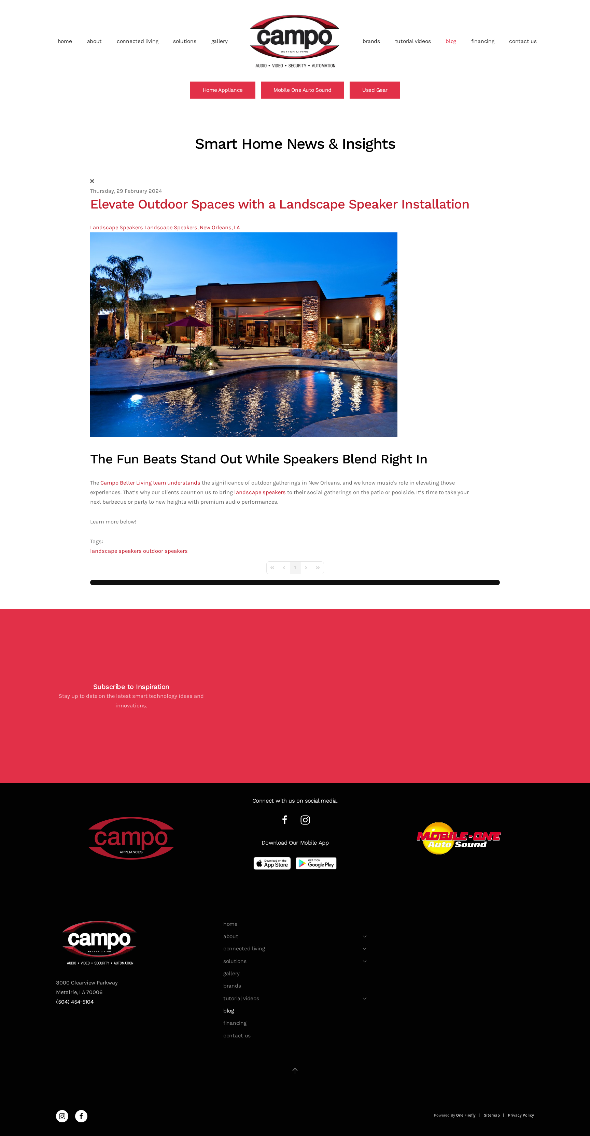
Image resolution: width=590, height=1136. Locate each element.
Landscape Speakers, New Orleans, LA (192, 227)
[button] (295, 1071)
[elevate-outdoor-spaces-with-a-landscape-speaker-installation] (243, 334)
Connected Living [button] (137, 41)
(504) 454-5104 (75, 1001)
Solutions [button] (184, 41)
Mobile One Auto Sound (302, 90)
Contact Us (522, 41)
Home (65, 41)
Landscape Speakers (116, 227)
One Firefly (466, 1115)
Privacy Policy (521, 1115)
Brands (371, 41)
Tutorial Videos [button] (413, 41)
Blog (451, 41)
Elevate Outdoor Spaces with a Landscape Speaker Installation (279, 204)
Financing (482, 41)
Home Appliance (223, 90)
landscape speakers (260, 492)
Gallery (219, 41)
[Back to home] (295, 41)
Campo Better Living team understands (150, 482)
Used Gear (375, 90)
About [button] (94, 41)
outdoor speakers (165, 551)
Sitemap (492, 1115)
